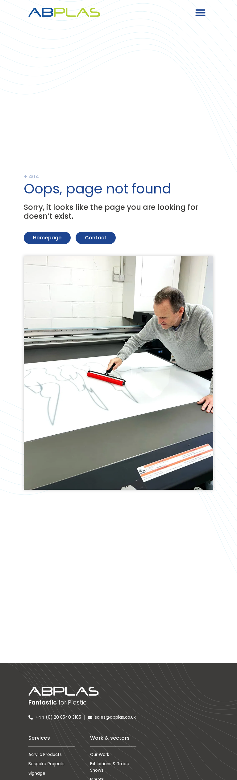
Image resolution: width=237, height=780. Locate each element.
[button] (200, 12)
